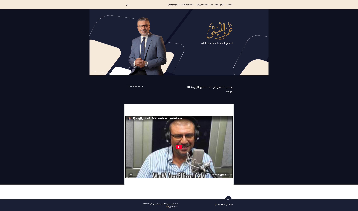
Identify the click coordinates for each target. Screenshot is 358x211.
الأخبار (216, 4)
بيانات (167, 206)
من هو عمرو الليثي (173, 4)
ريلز (212, 4)
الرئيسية (229, 4)
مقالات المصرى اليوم (202, 4)
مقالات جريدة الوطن (187, 4)
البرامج (222, 4)
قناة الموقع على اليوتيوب (134, 86)
